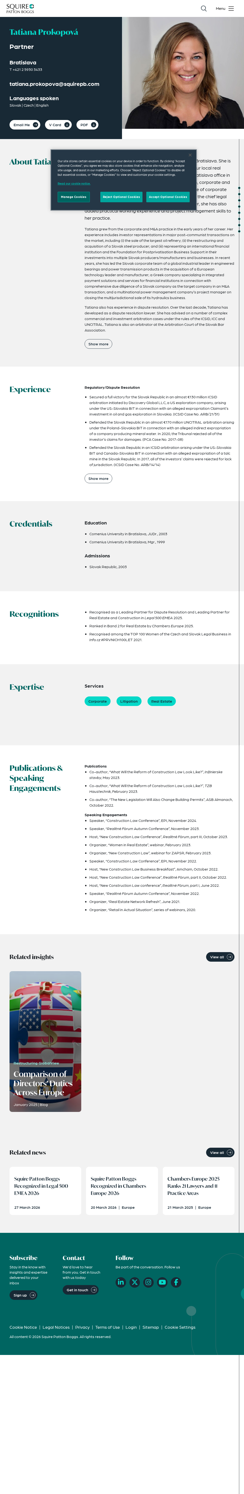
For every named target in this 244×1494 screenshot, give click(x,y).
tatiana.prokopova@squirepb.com (54, 83)
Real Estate (161, 701)
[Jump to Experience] (239, 194)
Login (131, 1327)
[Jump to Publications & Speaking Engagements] (239, 219)
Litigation (129, 701)
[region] (124, 179)
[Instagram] (148, 1282)
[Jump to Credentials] (239, 200)
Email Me (22, 124)
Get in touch (77, 1289)
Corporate (97, 701)
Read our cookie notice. (74, 183)
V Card (55, 124)
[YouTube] (162, 1282)
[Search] (203, 8)
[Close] (190, 155)
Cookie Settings (180, 1327)
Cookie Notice (23, 1327)
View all (217, 956)
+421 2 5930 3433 (27, 69)
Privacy (82, 1327)
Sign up (20, 1294)
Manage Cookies (73, 197)
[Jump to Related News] (239, 231)
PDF (84, 124)
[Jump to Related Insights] (239, 225)
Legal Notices (56, 1327)
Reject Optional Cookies (121, 197)
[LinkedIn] (121, 1282)
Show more (98, 343)
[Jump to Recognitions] (239, 206)
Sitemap (150, 1327)
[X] (134, 1282)
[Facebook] (176, 1282)
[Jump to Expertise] (239, 213)
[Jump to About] (239, 188)
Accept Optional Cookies (168, 197)
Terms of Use (107, 1327)
